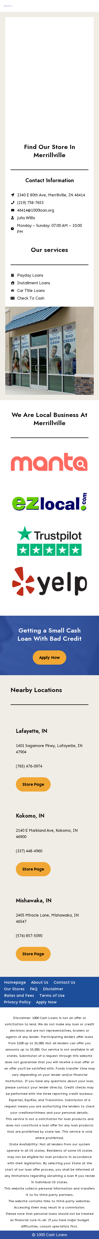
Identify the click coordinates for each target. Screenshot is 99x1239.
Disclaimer (53, 989)
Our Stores (14, 989)
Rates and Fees (19, 995)
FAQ (33, 989)
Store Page (33, 784)
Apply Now (49, 657)
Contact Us (64, 982)
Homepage (15, 982)
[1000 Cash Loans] (8, 5)
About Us (39, 982)
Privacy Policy (17, 1002)
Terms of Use (52, 995)
